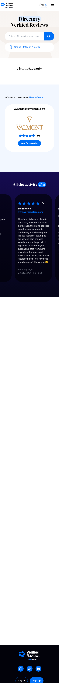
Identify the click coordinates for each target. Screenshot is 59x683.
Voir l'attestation (29, 143)
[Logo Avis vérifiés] (7, 5)
